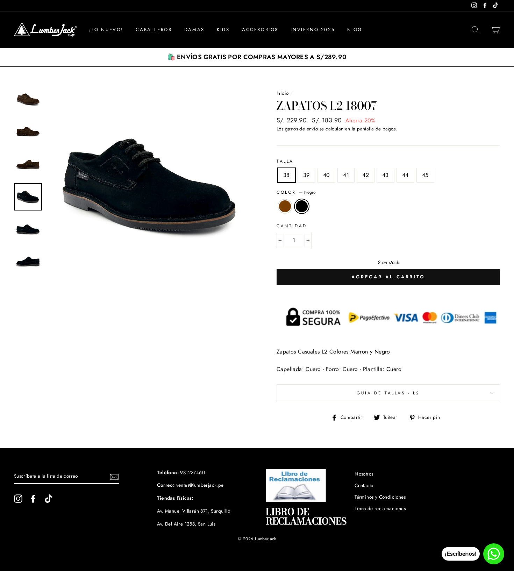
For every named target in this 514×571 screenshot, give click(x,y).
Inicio (282, 93)
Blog (354, 29)
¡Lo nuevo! (106, 29)
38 (286, 175)
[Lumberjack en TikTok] (48, 498)
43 (385, 175)
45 (425, 175)
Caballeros (154, 29)
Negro (302, 206)
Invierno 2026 (313, 29)
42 (365, 175)
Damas (194, 29)
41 (346, 175)
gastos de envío (301, 128)
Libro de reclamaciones (380, 508)
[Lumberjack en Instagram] (18, 498)
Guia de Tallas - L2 (388, 393)
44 (405, 175)
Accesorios (260, 29)
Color (296, 192)
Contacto (364, 485)
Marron (285, 206)
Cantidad (292, 226)
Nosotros (364, 473)
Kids (223, 29)
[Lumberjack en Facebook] (33, 498)
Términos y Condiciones (380, 496)
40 (326, 175)
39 (306, 175)
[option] (257, 57)
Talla (285, 161)
